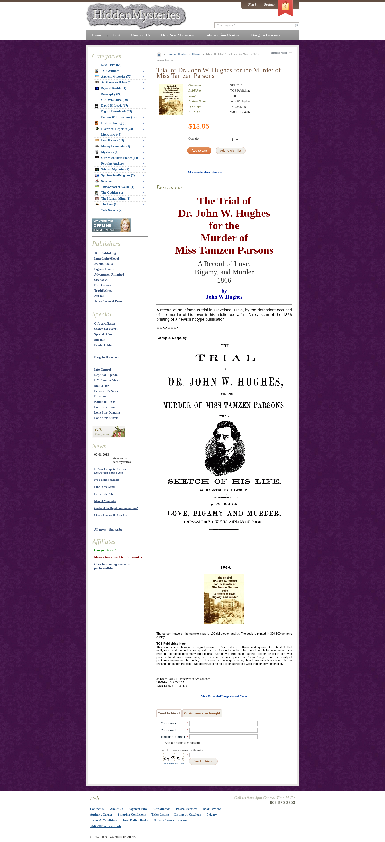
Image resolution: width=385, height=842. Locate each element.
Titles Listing (160, 814)
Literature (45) (111, 134)
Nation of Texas (104, 401)
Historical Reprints (177, 54)
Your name (168, 723)
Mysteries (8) (110, 152)
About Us (116, 809)
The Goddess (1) (112, 192)
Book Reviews (212, 809)
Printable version (279, 53)
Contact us (97, 809)
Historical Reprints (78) (117, 129)
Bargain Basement (106, 357)
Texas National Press (108, 301)
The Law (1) (109, 204)
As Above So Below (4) (116, 82)
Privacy (212, 814)
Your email (168, 730)
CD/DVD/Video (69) (114, 100)
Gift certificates (104, 323)
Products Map (103, 345)
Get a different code (173, 763)
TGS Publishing (105, 253)
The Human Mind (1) (115, 198)
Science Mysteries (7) (115, 169)
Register (269, 4)
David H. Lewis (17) (114, 105)
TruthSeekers (103, 290)
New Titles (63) (111, 65)
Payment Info (137, 809)
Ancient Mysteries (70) (116, 76)
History (196, 54)
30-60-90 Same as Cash (105, 826)
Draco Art (101, 396)
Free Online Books (135, 820)
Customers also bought (202, 713)
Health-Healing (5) (114, 123)
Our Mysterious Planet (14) (119, 158)
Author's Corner (101, 814)
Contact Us (140, 35)
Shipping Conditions (132, 814)
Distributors (102, 285)
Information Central (222, 35)
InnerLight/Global (106, 258)
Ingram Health (104, 269)
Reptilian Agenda (106, 375)
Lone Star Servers (106, 418)
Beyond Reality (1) (113, 88)
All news (100, 529)
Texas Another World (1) (117, 187)
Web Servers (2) (112, 210)
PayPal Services (186, 809)
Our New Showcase (178, 35)
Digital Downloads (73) (116, 111)
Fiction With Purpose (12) (119, 117)
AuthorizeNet (161, 809)
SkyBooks (100, 280)
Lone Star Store (105, 407)
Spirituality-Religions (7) (118, 175)
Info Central (102, 369)
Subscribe (115, 529)
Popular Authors (112, 163)
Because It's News (106, 391)
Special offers (103, 334)
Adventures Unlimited (109, 274)
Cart (117, 35)
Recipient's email (173, 736)
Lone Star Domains (107, 412)
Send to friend (169, 713)
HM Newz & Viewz (107, 380)
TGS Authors (110, 71)
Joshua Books (103, 264)
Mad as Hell (102, 385)
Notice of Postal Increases (171, 820)
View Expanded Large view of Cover (224, 696)
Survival (107, 181)
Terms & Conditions (103, 820)
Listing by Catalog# (187, 814)
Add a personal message (182, 742)
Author (99, 296)
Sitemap (99, 339)
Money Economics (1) (115, 146)
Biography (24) (111, 94)
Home (97, 35)
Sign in (253, 4)
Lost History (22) (112, 140)
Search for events (105, 329)
